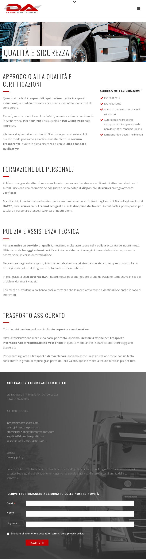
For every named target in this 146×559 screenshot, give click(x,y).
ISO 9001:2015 (112, 98)
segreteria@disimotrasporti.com (26, 440)
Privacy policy (15, 457)
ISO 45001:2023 (112, 103)
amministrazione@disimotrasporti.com (30, 432)
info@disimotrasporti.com (23, 423)
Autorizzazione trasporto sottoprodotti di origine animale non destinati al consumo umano (123, 124)
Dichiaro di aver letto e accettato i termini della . (47, 533)
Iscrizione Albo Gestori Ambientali (123, 134)
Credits (11, 453)
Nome (10, 512)
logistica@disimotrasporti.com (25, 436)
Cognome (12, 523)
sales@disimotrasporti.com (23, 427)
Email (11, 504)
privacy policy (75, 533)
